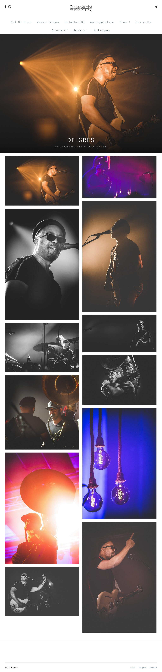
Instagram (142, 667)
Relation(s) (75, 22)
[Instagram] (9, 6)
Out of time (21, 22)
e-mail (133, 667)
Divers (79, 30)
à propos (102, 30)
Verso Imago (48, 22)
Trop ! (125, 22)
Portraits (144, 22)
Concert (59, 30)
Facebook (153, 667)
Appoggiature (102, 22)
